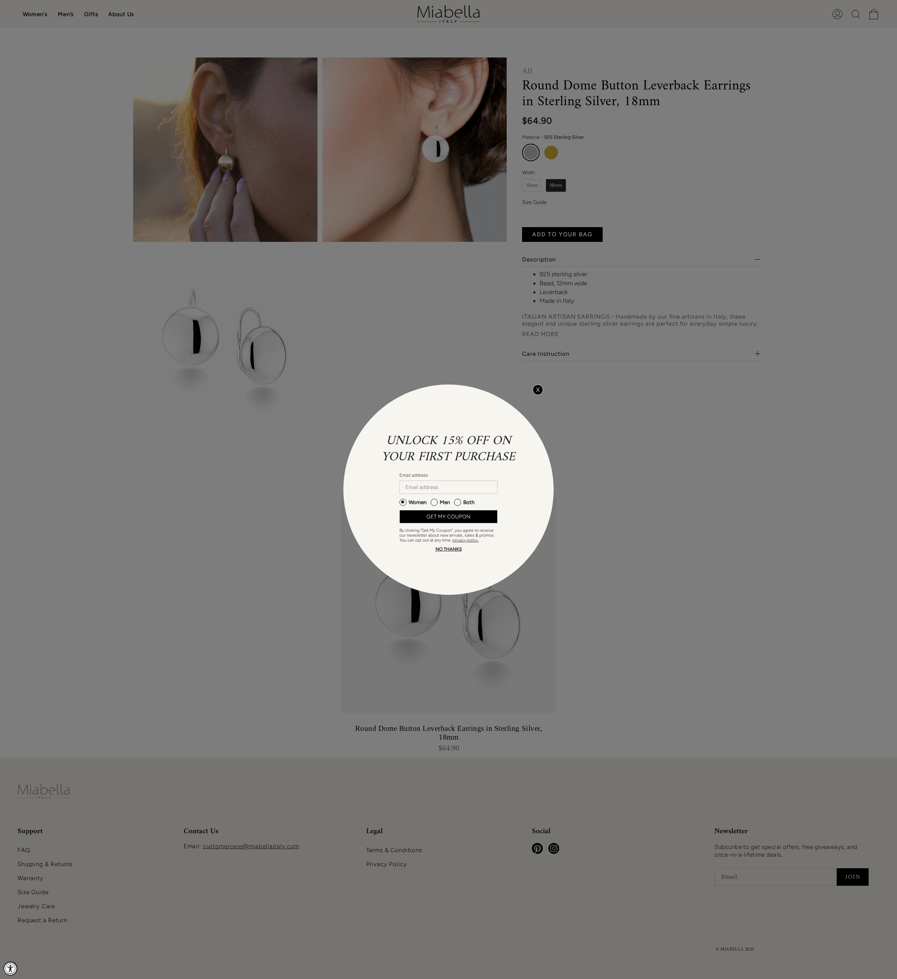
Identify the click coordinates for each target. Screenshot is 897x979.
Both (468, 502)
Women (417, 502)
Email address (413, 475)
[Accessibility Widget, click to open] (11, 968)
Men (445, 502)
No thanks (449, 549)
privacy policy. (465, 540)
